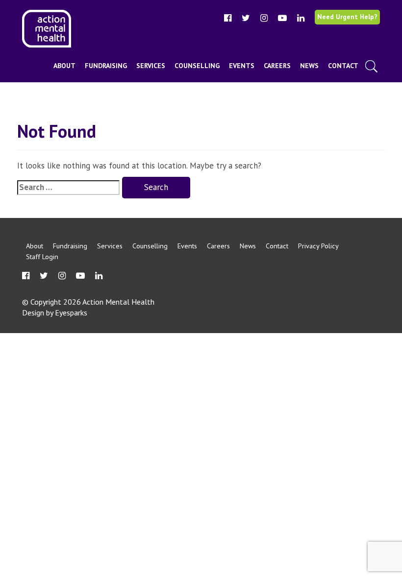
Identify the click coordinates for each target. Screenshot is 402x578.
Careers (277, 65)
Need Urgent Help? (347, 16)
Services (150, 65)
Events (241, 65)
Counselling (197, 65)
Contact (343, 65)
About (64, 65)
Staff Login (42, 256)
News (309, 65)
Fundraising (106, 65)
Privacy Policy (318, 245)
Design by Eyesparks (54, 312)
